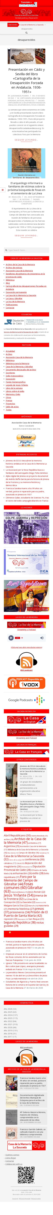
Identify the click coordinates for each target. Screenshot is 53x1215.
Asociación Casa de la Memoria (19, 270)
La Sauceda (27, 902)
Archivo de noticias (14, 267)
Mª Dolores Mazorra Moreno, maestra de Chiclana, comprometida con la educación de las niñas (33, 1116)
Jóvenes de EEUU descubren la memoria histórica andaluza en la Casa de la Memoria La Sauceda (26, 463)
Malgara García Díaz (16, 905)
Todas (8, 409)
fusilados (27, 201)
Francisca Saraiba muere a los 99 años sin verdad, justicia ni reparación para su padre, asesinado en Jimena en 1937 (25, 491)
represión (10, 919)
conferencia (35, 859)
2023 (10, 1018)
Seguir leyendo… (26, 139)
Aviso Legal (15, 1198)
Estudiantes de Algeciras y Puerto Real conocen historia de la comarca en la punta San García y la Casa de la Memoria (27, 984)
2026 (10, 1009)
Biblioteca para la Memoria (17, 363)
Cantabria (44, 853)
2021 (10, 1024)
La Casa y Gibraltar (14, 298)
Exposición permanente (16, 292)
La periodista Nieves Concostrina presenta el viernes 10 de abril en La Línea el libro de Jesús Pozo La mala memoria (26, 975)
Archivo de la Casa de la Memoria (20, 264)
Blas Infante (13, 853)
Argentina (11, 846)
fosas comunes (38, 105)
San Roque (36, 918)
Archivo (9, 354)
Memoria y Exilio (13, 394)
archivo (9, 839)
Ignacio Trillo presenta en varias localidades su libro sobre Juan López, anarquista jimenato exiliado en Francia (26, 966)
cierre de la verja (16, 860)
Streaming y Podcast (26, 629)
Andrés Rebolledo (39, 836)
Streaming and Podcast (26, 737)
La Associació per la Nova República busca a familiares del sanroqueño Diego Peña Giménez (32, 805)
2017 (10, 1036)
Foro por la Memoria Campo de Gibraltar (27, 934)
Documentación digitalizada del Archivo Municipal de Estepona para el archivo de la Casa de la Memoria (32, 1099)
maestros (41, 902)
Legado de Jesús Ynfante (17, 385)
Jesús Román (36, 891)
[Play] (11, 638)
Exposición (10, 378)
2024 (10, 1015)
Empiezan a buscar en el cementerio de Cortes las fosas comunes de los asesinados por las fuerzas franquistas (26, 957)
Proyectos (29, 100)
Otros (8, 397)
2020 (10, 1027)
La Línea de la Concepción (32, 202)
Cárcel (20, 863)
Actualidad (10, 351)
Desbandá (27, 867)
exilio (37, 873)
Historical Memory (19, 892)
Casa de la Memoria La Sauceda (24, 857)
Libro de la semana (14, 388)
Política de (36, 1198)
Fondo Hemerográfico (15, 382)
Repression (23, 919)
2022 (10, 1021)
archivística (34, 843)
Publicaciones (12, 304)
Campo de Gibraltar (29, 853)
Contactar (10, 307)
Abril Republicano (17, 835)
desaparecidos (24, 105)
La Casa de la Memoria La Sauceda (21, 295)
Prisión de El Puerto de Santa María (26, 914)
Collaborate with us (13, 1164)
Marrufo (33, 905)
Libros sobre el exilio (15, 391)
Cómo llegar (10, 1158)
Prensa (9, 400)
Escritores (10, 372)
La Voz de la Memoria (15, 301)
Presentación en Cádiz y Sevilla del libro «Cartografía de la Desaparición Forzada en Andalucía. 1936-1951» (26, 80)
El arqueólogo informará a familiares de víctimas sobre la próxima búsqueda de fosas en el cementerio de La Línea (26, 188)
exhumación (22, 873)
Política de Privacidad (24, 1198)
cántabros (10, 863)
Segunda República (20, 922)
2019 (10, 1030)
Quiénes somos (12, 1154)
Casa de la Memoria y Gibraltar (19, 366)
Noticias (20, 100)
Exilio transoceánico (14, 375)
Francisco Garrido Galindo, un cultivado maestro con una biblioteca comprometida (33, 1132)
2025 (10, 1012)
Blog (8, 283)
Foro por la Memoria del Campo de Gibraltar (20, 880)
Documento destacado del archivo (21, 369)
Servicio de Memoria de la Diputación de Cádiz (21, 332)
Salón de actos (12, 406)
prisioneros (20, 912)
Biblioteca (10, 280)
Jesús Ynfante (18, 895)
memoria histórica (21, 909)
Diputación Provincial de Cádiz (24, 868)
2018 (10, 1033)
